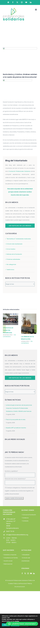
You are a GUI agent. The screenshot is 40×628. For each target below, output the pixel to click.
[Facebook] (22, 573)
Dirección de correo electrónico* (15, 479)
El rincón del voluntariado (14, 244)
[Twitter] (25, 573)
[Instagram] (28, 573)
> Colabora (25, 518)
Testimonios (10, 269)
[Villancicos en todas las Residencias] (10, 314)
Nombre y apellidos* (11, 471)
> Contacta (24, 521)
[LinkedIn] (34, 573)
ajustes (17, 621)
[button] (4, 329)
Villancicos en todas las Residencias (8, 330)
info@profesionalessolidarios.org (12, 535)
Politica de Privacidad (20, 583)
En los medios (11, 249)
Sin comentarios (9, 335)
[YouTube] (31, 573)
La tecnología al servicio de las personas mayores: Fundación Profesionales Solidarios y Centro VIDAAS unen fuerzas (19, 408)
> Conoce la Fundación (28, 515)
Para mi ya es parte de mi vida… (16, 419)
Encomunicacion (20, 586)
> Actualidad (25, 555)
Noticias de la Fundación (14, 254)
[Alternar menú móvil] (36, 10)
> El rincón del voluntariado (25, 559)
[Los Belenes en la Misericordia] (28, 314)
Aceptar (6, 625)
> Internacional (7, 564)
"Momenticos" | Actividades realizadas (19, 239)
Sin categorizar (11, 264)
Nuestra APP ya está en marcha (16, 428)
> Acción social (7, 561)
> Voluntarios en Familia (10, 558)
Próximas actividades (13, 259)
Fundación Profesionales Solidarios (17, 580)
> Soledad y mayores (9, 555)
